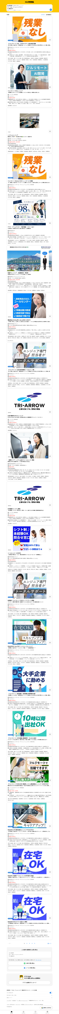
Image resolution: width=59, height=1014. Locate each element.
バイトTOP (9, 1000)
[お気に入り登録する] (50, 39)
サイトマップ (18, 1004)
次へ (49, 943)
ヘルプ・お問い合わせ (11, 1004)
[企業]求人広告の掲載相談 (38, 1004)
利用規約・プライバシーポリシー (27, 1004)
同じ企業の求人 (10, 340)
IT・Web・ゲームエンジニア (22, 1000)
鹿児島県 (14, 1000)
